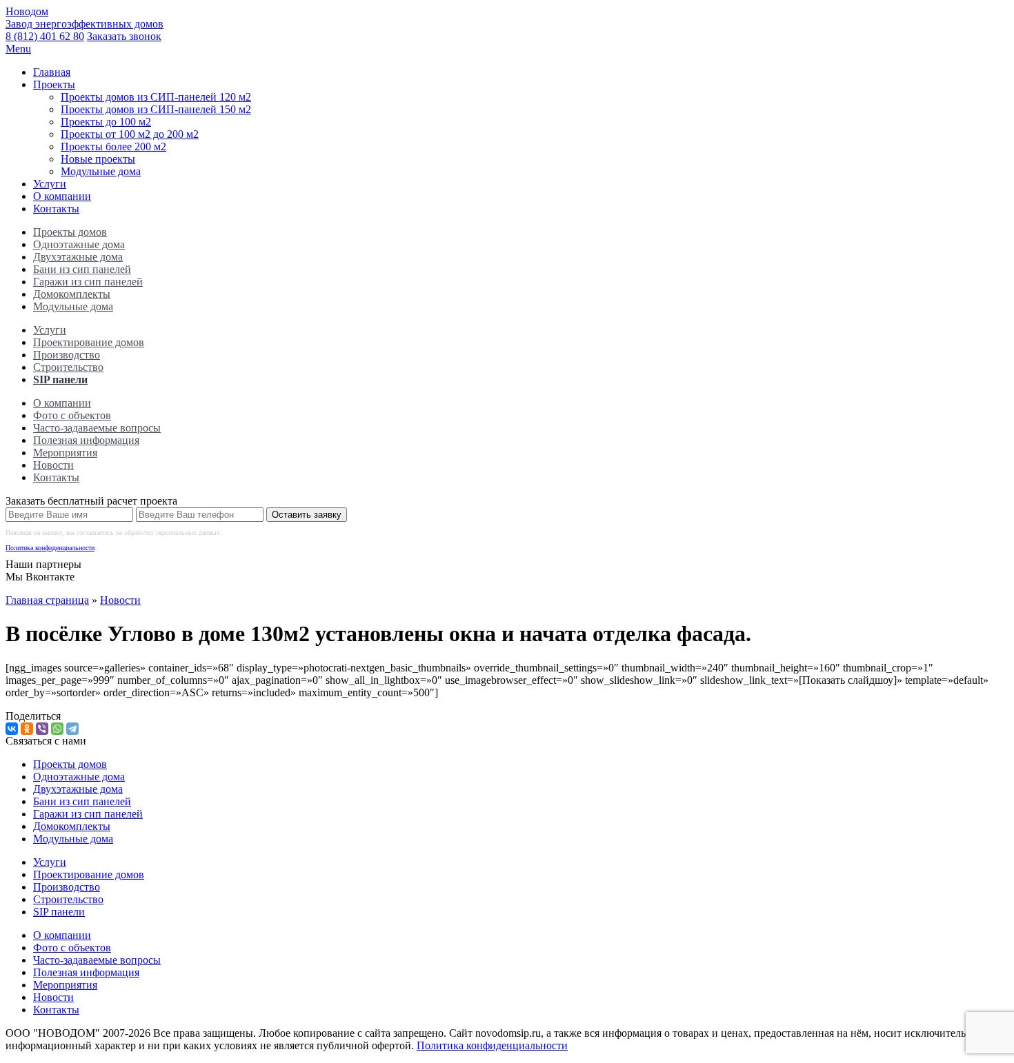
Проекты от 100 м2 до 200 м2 (130, 134)
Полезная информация (86, 440)
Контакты (56, 208)
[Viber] (42, 728)
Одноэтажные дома (79, 244)
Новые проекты (98, 159)
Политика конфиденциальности (50, 547)
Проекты (54, 84)
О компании (62, 196)
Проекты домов (70, 232)
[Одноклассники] (27, 728)
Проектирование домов (88, 342)
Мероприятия (65, 452)
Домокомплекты (71, 294)
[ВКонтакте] (12, 728)
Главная (51, 72)
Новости (53, 465)
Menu (18, 48)
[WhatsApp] (57, 728)
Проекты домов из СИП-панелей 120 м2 (156, 97)
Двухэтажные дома (78, 257)
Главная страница (47, 600)
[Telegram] (72, 728)
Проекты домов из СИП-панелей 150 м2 (156, 109)
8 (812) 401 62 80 (45, 36)
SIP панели (60, 379)
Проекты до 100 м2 (106, 122)
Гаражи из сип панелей (88, 281)
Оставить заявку (306, 514)
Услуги (49, 184)
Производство (66, 355)
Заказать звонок (124, 36)
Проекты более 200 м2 (113, 146)
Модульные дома (101, 171)
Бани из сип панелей (82, 269)
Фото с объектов (72, 415)
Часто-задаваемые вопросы (97, 428)
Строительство (68, 367)
